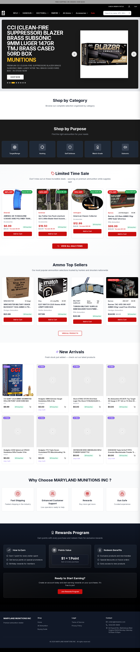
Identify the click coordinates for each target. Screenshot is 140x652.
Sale (93, 13)
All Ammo (67, 13)
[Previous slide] (74, 51)
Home (40, 617)
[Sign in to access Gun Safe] (135, 13)
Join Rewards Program (70, 586)
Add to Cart (17, 229)
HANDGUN (27, 13)
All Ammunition (43, 620)
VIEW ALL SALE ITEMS (72, 241)
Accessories (81, 13)
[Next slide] (133, 51)
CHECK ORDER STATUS (116, 6)
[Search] (129, 13)
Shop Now (15, 72)
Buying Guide (42, 624)
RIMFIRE (54, 13)
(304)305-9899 (114, 620)
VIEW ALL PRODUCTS (70, 328)
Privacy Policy (77, 620)
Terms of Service (78, 617)
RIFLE (15, 13)
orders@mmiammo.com (116, 617)
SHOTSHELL (41, 13)
